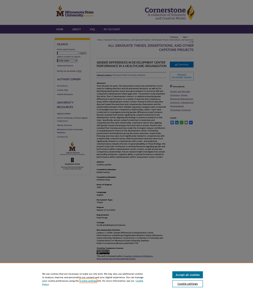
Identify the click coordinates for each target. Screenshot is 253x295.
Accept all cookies (188, 275)
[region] (126, 279)
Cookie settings (88, 281)
